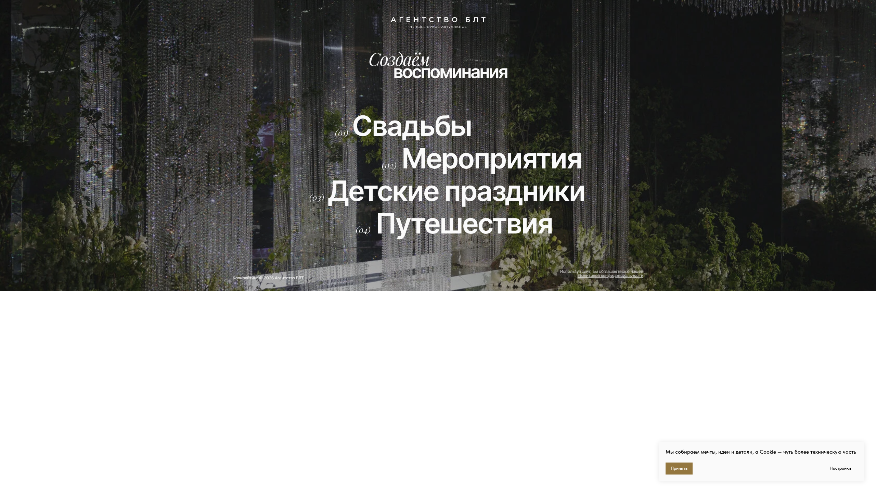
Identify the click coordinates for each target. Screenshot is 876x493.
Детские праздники (456, 191)
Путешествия (464, 223)
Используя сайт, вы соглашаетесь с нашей (601, 273)
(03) (316, 197)
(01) (341, 132)
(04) (363, 229)
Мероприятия (492, 158)
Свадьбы (412, 126)
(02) (389, 165)
